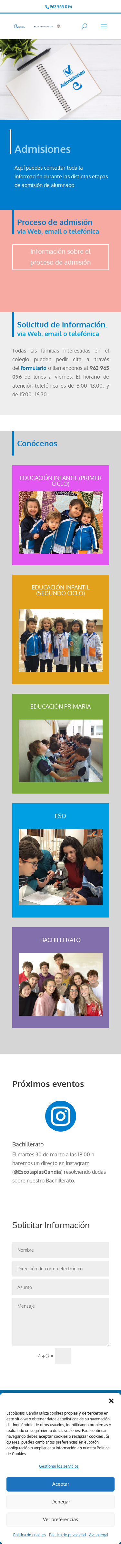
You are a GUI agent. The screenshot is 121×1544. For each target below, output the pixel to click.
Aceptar (60, 1484)
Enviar (93, 1356)
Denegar (60, 1502)
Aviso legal (98, 1534)
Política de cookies (29, 1534)
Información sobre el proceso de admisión (60, 256)
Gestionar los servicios (59, 1466)
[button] (111, 1401)
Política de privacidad (67, 1534)
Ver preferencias (60, 1519)
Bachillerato (28, 1144)
